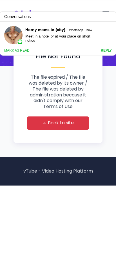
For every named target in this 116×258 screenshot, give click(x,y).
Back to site (60, 123)
